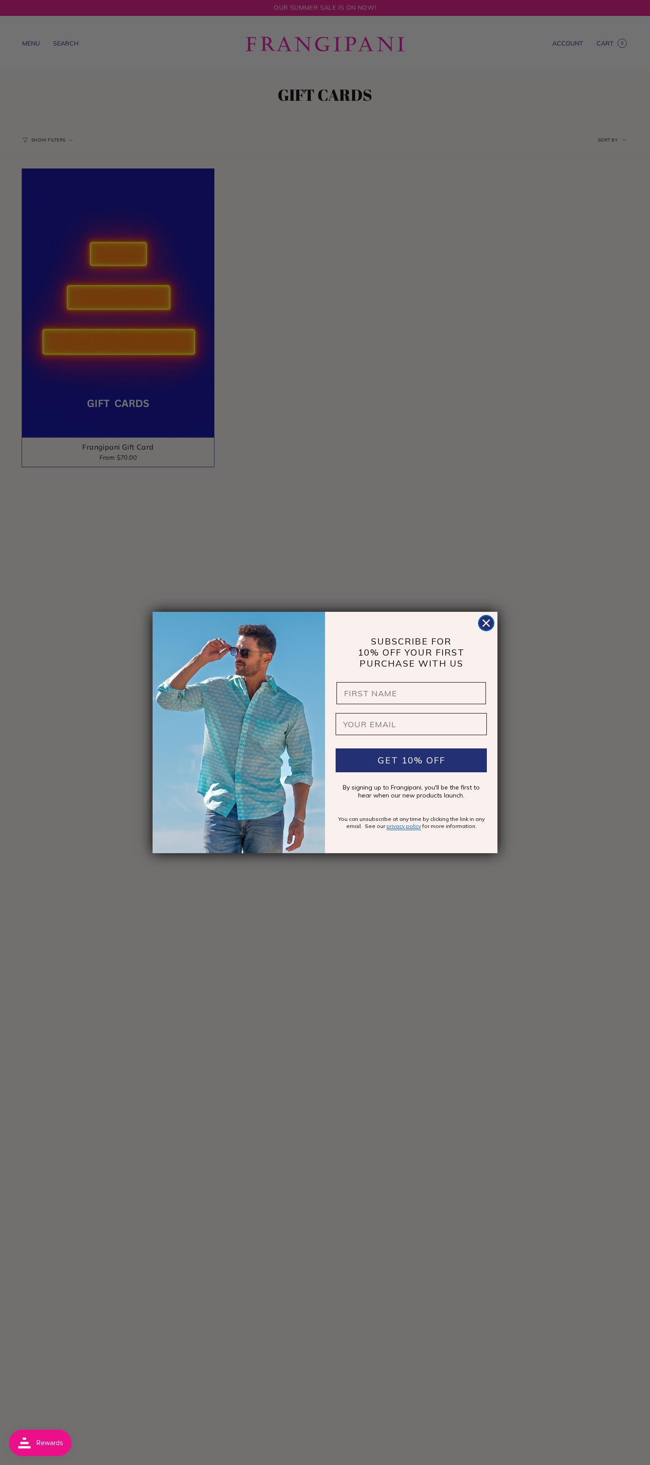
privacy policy (403, 826)
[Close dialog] (486, 623)
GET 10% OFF (411, 760)
